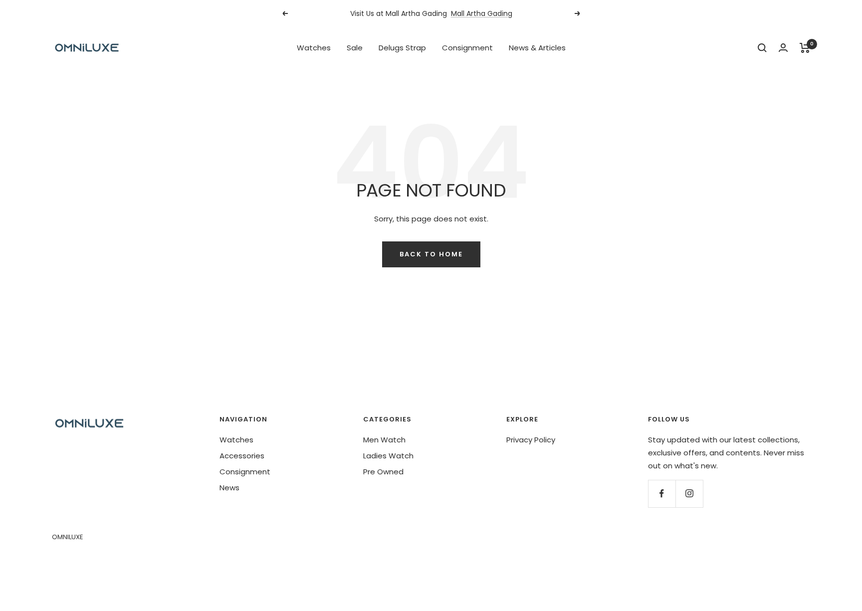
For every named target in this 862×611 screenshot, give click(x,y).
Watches (314, 47)
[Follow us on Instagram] (689, 493)
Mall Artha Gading (481, 10)
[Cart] (805, 48)
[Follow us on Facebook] (661, 493)
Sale (355, 47)
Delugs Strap (402, 47)
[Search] (762, 47)
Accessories (241, 455)
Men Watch (384, 439)
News (229, 487)
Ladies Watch (388, 455)
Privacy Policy (530, 439)
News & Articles (537, 47)
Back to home (431, 254)
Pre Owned (383, 471)
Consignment (467, 47)
